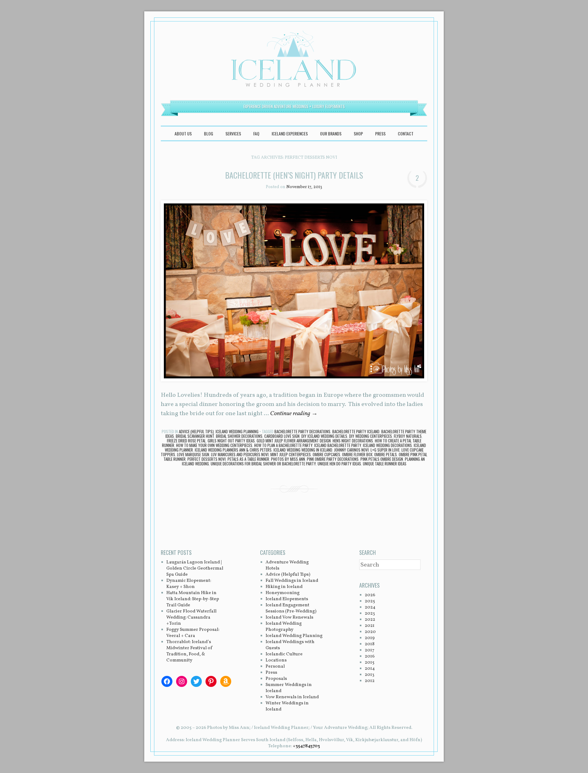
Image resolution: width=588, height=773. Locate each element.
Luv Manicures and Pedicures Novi (240, 454)
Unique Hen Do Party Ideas (339, 463)
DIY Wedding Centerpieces (370, 436)
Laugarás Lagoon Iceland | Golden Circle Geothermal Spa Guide (194, 568)
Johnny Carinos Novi (351, 450)
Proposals (276, 679)
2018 (370, 644)
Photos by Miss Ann (288, 459)
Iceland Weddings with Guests (290, 645)
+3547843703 (306, 746)
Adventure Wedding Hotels (287, 565)
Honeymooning (283, 593)
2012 (370, 681)
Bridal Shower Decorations (239, 436)
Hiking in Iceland (284, 587)
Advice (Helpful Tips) (196, 431)
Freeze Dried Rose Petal (186, 441)
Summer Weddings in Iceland (289, 688)
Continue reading (294, 413)
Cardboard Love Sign (282, 436)
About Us (183, 133)
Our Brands (330, 133)
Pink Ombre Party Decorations (333, 459)
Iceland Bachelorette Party (337, 445)
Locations (276, 660)
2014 (370, 668)
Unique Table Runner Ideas (384, 463)
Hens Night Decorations (353, 441)
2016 (370, 656)
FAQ (256, 133)
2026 (370, 595)
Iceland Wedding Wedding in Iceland (302, 450)
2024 (370, 607)
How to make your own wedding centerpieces (214, 445)
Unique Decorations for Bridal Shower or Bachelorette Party (263, 463)
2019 (370, 638)
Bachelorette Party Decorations (302, 431)
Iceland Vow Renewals (289, 617)
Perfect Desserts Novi (206, 459)
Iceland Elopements (287, 599)
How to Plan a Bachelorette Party (283, 445)
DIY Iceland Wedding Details (324, 436)
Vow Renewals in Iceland (292, 697)
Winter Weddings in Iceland (287, 706)
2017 (369, 650)
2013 (369, 675)
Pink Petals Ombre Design (381, 459)
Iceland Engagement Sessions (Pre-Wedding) (291, 608)
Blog (208, 133)
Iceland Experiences (290, 133)
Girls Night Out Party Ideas (231, 441)
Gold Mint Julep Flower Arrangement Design (294, 441)
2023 (370, 613)
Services (233, 133)
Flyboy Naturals (408, 436)
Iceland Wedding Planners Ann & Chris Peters (233, 450)
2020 (370, 632)
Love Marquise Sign (193, 454)
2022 (370, 619)
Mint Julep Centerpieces (290, 454)
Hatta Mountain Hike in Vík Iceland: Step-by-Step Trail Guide (192, 599)
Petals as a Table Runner (248, 459)
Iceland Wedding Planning (237, 431)
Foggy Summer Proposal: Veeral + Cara (192, 633)
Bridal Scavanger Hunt (195, 436)
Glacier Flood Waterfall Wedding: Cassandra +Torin (191, 617)
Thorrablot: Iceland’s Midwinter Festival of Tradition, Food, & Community (189, 651)
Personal (275, 666)
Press (380, 133)
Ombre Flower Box (357, 454)
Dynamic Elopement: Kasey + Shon (188, 584)
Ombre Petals (385, 454)
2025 (370, 601)
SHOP (358, 133)
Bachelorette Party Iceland (355, 431)
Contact (405, 133)
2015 (369, 662)
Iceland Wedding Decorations (387, 445)
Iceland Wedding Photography (284, 626)
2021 (370, 626)
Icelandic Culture (284, 654)
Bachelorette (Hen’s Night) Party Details (294, 175)
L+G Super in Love (385, 450)
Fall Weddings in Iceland (292, 581)
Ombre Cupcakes (326, 454)
